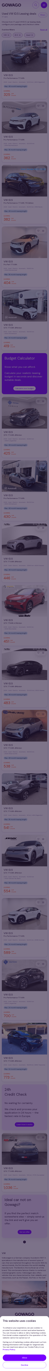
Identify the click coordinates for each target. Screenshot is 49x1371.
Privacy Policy (9, 1349)
